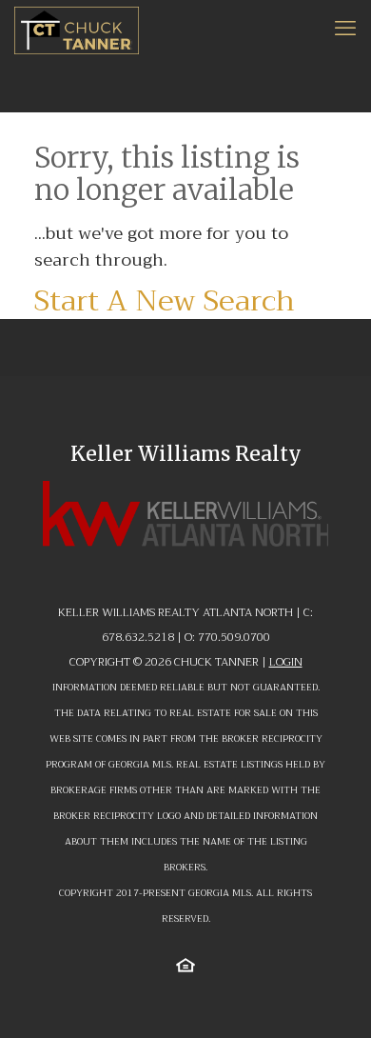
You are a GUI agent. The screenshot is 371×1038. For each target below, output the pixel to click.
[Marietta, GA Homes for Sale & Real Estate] (76, 28)
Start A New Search (164, 301)
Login (286, 661)
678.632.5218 (138, 637)
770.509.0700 (234, 637)
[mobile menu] (345, 28)
